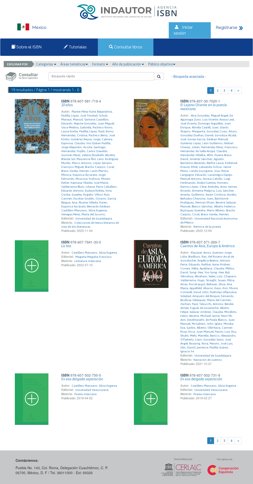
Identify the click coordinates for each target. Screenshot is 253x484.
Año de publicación (127, 64)
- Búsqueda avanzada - (188, 77)
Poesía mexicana (85, 394)
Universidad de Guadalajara (93, 218)
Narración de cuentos (207, 360)
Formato (99, 64)
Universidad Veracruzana (91, 390)
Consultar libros (127, 47)
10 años (67, 105)
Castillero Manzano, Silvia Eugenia (94, 252)
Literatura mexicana (87, 261)
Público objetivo (160, 64)
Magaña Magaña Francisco (93, 257)
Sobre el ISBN (28, 47)
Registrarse (226, 27)
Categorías (45, 64)
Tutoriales (77, 47)
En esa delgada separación (82, 379)
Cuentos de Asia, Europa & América (207, 246)
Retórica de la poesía (207, 226)
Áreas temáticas (72, 64)
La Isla (66, 246)
